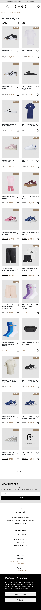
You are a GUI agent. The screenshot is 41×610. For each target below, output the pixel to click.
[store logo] (20, 6)
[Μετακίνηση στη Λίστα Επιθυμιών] (18, 51)
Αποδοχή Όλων (20, 594)
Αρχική (3, 12)
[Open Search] (7, 6)
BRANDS (9, 12)
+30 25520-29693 (20, 570)
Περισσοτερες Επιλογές (20, 605)
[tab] (10, 23)
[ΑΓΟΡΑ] (18, 56)
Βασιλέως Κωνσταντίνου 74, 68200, (20, 562)
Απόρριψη (20, 600)
